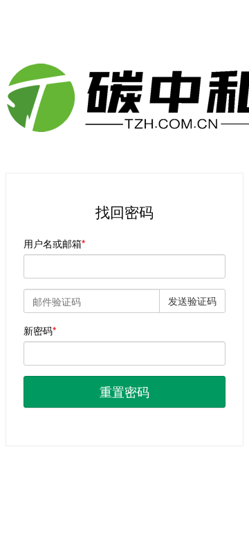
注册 (162, 474)
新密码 (38, 330)
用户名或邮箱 (53, 243)
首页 (86, 474)
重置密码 (124, 391)
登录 (124, 474)
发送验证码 (192, 301)
